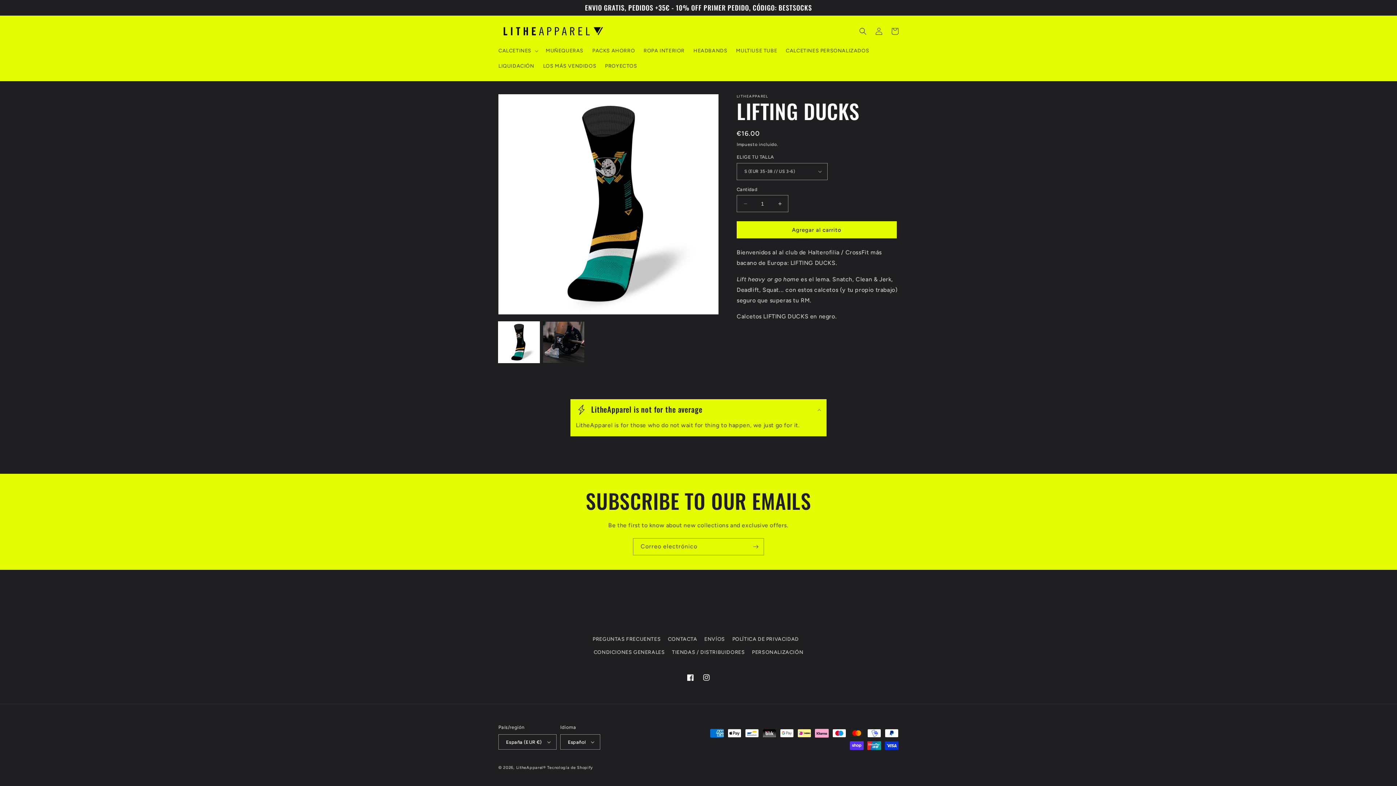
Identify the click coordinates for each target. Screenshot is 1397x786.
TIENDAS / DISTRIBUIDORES (708, 652)
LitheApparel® (531, 767)
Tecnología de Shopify (570, 767)
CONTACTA (682, 639)
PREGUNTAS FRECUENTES (627, 639)
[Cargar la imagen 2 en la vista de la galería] (563, 342)
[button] (517, 51)
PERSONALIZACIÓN (777, 652)
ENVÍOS (714, 639)
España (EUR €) (524, 742)
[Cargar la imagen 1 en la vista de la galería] (519, 342)
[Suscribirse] (756, 546)
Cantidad (747, 189)
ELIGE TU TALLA (755, 157)
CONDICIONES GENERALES (629, 652)
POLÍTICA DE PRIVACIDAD (765, 639)
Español (577, 742)
